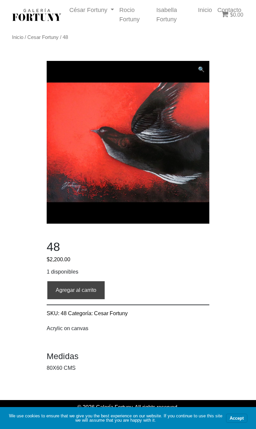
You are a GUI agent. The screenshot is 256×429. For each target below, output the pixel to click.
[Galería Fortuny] (36, 15)
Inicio (205, 9)
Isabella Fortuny (166, 14)
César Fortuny (89, 9)
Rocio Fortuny (129, 14)
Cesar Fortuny (43, 37)
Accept (237, 418)
